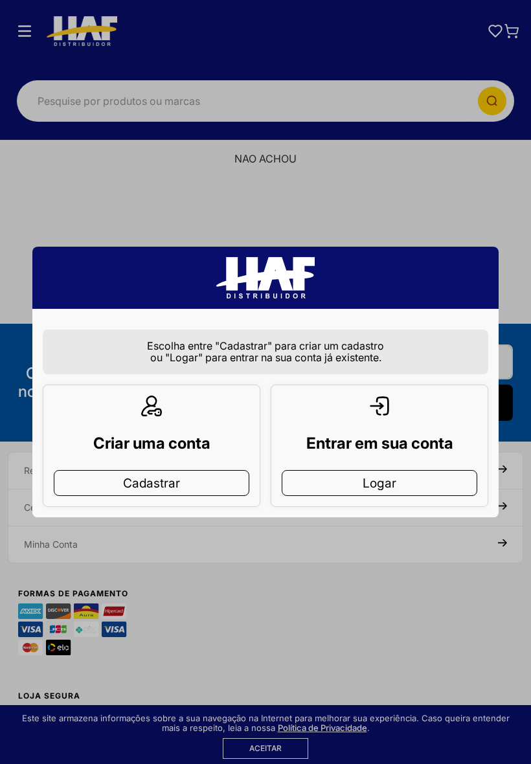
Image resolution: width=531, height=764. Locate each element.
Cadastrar (151, 483)
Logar (379, 483)
